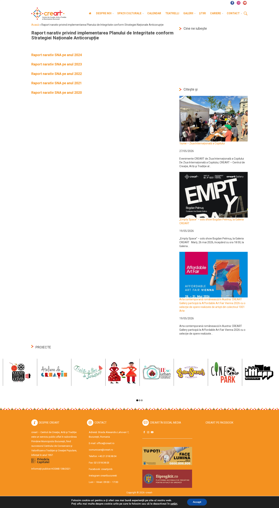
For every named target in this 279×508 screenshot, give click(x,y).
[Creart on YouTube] (152, 432)
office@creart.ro (105, 443)
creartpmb (107, 469)
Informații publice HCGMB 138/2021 (50, 468)
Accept (197, 502)
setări (173, 504)
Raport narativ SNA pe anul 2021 (56, 83)
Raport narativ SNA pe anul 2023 (56, 64)
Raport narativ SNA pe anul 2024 (56, 55)
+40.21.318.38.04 (107, 456)
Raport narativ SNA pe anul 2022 (56, 74)
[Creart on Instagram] (148, 432)
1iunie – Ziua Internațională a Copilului (202, 143)
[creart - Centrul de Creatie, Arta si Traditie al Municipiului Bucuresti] (47, 14)
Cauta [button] (246, 14)
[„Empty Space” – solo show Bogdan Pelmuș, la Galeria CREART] (213, 194)
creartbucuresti (108, 475)
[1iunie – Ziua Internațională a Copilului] (213, 118)
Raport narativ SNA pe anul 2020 (56, 93)
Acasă (35, 24)
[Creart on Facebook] (144, 432)
